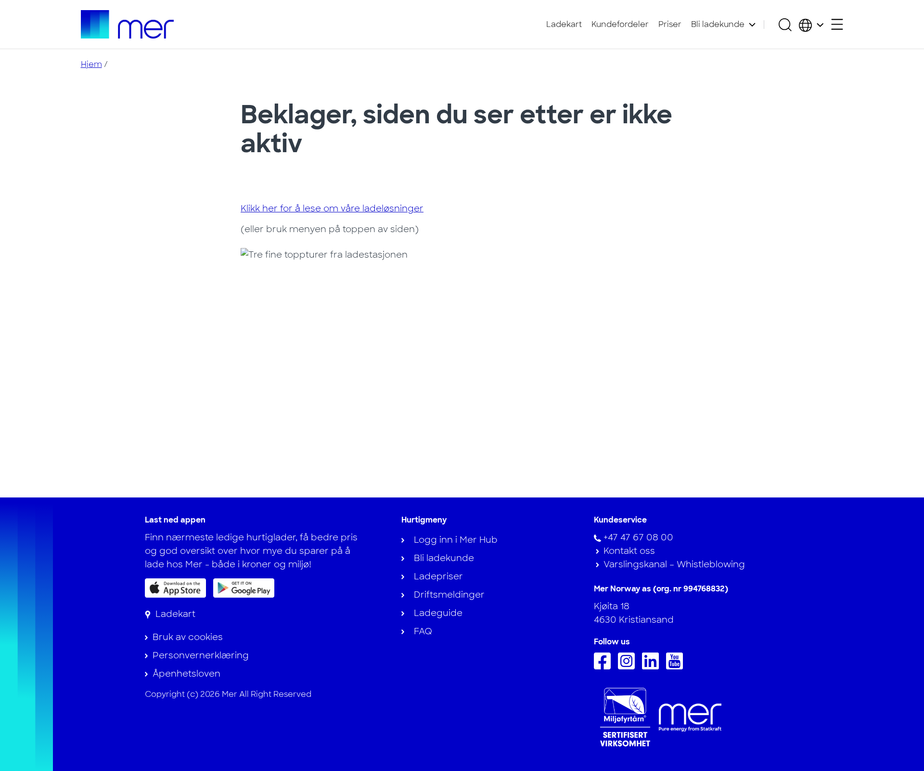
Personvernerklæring (201, 655)
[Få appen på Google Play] (243, 587)
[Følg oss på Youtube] (677, 666)
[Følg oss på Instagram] (629, 666)
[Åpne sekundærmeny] (837, 24)
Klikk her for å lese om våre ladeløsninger (332, 208)
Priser (669, 24)
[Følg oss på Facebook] (605, 666)
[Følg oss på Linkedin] (653, 666)
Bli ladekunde (717, 24)
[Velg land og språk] (811, 24)
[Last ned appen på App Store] (175, 588)
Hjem (91, 64)
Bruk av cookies (188, 637)
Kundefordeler (620, 24)
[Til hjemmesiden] (127, 24)
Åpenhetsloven (186, 674)
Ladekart (564, 24)
